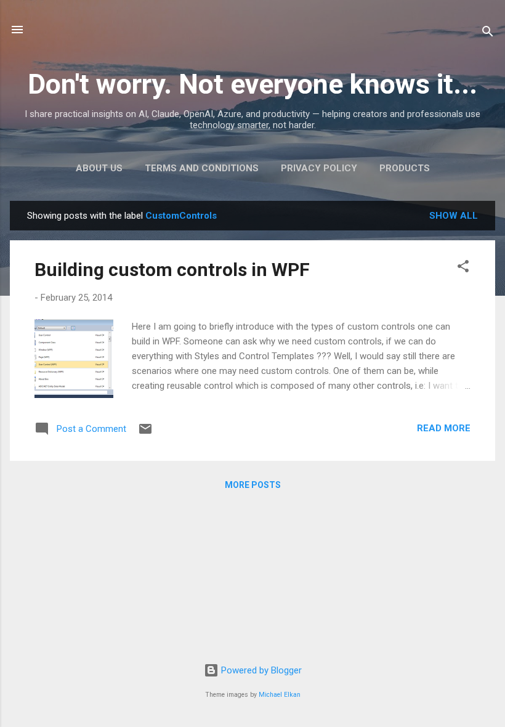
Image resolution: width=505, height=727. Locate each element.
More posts (253, 485)
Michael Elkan (280, 695)
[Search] (487, 33)
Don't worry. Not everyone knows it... (252, 84)
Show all (453, 215)
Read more (444, 428)
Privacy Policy (319, 168)
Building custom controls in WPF (172, 269)
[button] (463, 268)
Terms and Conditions (202, 168)
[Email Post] (145, 433)
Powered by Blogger (260, 670)
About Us (99, 168)
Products (404, 168)
